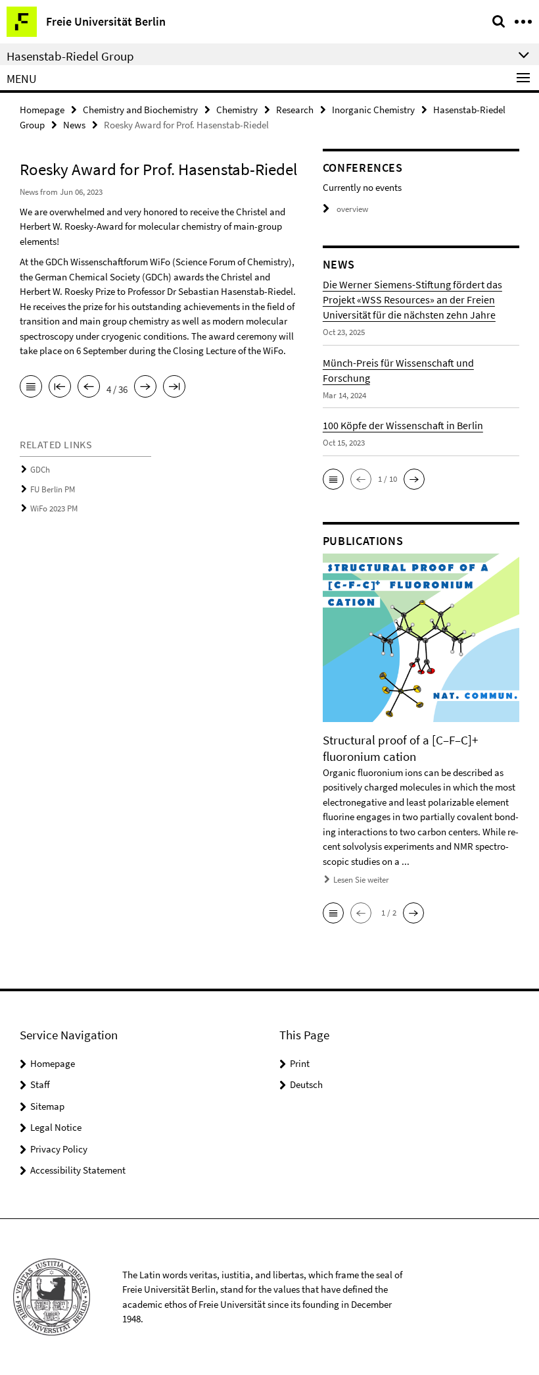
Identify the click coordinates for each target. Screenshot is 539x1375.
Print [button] (300, 1063)
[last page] (174, 387)
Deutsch (306, 1084)
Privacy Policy (58, 1149)
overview (352, 209)
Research (295, 109)
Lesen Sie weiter (361, 879)
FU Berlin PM (52, 489)
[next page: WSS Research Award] (145, 387)
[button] (333, 479)
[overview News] (31, 387)
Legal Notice (56, 1127)
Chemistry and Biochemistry (140, 109)
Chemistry (237, 109)
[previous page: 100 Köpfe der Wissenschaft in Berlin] (89, 387)
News (74, 124)
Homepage (42, 109)
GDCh (40, 469)
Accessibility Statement (78, 1170)
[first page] (60, 387)
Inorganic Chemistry (373, 109)
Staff (40, 1084)
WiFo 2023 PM (54, 508)
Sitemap (47, 1106)
